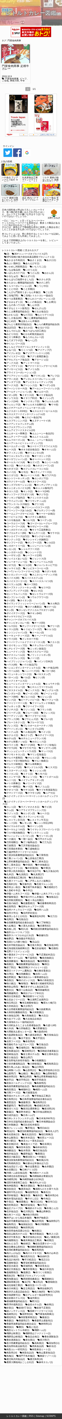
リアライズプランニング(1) (32, 810)
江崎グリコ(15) (29, 1169)
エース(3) (11, 449)
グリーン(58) (13, 507)
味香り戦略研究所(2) (43, 983)
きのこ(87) (44, 282)
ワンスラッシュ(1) (39, 832)
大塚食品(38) (13, 1015)
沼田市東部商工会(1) (17, 1182)
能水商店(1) (12, 1256)
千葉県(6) (32, 958)
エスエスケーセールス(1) (44, 411)
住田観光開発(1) (15, 900)
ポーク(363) (29, 745)
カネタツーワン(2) (44, 465)
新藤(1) (10, 1112)
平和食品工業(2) (42, 1096)
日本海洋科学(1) (47, 1118)
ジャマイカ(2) (13, 568)
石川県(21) (28, 1211)
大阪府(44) (42, 1031)
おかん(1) (49, 273)
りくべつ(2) (27, 350)
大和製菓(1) (38, 1012)
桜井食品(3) (12, 1153)
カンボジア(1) (41, 478)
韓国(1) (10, 1327)
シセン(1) (11, 549)
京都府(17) (52, 887)
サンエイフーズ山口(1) (18, 536)
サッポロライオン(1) (17, 529)
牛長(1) (10, 1201)
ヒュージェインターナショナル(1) (23, 684)
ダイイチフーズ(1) (16, 613)
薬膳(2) (26, 1272)
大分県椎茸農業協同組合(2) (20, 1009)
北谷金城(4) (40, 948)
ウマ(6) (54, 404)
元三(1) (53, 916)
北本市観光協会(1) (16, 945)
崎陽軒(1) (25, 1089)
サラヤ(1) (54, 533)
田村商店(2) (12, 1205)
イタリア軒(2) (30, 398)
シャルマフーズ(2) (30, 549)
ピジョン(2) (46, 696)
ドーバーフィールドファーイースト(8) (26, 642)
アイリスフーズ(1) (16, 356)
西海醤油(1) (12, 1279)
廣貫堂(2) (11, 1102)
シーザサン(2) (13, 555)
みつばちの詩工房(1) (35, 331)
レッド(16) (12, 823)
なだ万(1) (28, 315)
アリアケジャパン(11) (17, 375)
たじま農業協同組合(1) (18, 311)
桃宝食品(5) (41, 1150)
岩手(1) (10, 1080)
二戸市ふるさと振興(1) (39, 881)
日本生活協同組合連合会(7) (20, 1121)
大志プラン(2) (13, 1019)
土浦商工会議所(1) (39, 999)
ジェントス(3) (39, 558)
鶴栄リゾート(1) (48, 1356)
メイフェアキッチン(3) (32, 780)
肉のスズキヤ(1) (33, 1253)
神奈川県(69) (31, 1214)
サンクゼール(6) (42, 536)
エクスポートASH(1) (17, 411)
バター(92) (50, 671)
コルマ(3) (30, 520)
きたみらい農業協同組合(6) (20, 282)
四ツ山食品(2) (26, 990)
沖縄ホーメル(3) (40, 1173)
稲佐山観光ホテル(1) (17, 1234)
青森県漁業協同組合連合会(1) (21, 1324)
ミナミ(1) (28, 774)
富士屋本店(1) (51, 1054)
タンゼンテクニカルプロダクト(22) (36, 610)
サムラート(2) (38, 533)
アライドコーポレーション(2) (21, 372)
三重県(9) (43, 855)
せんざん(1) (40, 308)
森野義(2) (28, 1153)
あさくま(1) (36, 260)
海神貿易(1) (12, 1185)
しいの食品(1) (35, 302)
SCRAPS (51, 1416)
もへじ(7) (32, 340)
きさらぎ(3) (44, 279)
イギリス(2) (28, 395)
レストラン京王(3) (16, 820)
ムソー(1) (11, 780)
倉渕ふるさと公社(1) (17, 916)
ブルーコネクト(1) (16, 722)
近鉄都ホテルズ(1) (16, 1298)
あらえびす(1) (32, 263)
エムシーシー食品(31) (43, 433)
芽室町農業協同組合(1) (34, 1263)
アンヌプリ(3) (13, 382)
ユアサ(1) (50, 793)
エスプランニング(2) (17, 420)
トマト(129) (12, 629)
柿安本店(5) (24, 1147)
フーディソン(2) (15, 716)
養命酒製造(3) (51, 1336)
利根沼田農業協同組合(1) (45, 929)
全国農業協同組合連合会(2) (20, 922)
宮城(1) (10, 1047)
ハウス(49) (12, 664)
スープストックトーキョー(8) (21, 587)
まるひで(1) (43, 327)
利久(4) (24, 929)
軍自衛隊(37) (46, 1288)
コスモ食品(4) (13, 520)
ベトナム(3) (12, 732)
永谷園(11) (12, 1169)
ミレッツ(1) (31, 777)
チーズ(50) (39, 623)
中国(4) (29, 865)
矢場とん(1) (52, 1208)
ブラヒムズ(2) (31, 719)
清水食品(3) (45, 1185)
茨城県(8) (28, 1266)
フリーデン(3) (13, 713)
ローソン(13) (36, 826)
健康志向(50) (38, 916)
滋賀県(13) (33, 1192)
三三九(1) (46, 842)
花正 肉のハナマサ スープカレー (30, 199)
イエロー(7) (42, 392)
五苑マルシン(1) (45, 884)
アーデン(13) (48, 385)
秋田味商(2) (12, 1227)
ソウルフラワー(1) (39, 597)
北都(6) (54, 948)
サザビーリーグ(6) (39, 526)
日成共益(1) (12, 1115)
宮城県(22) (24, 1047)
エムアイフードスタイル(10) (21, 430)
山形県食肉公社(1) (50, 1070)
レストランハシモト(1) (32, 816)
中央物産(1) (43, 865)
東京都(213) (12, 1144)
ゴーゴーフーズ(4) (16, 526)
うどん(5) (34, 273)
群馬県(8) (39, 1250)
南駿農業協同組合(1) (29, 964)
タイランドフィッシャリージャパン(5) (26, 603)
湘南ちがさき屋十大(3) (46, 1189)
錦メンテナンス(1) (16, 1311)
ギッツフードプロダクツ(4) (20, 494)
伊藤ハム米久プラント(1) (46, 893)
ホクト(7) (28, 735)
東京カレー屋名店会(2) (32, 1140)
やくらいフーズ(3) (16, 343)
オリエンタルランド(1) (18, 456)
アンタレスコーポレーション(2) (39, 379)
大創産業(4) (44, 1009)
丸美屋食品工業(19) (16, 877)
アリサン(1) (39, 375)
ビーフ (23, 78)
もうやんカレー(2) (34, 337)
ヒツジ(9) (40, 677)
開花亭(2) (11, 1317)
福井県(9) (39, 1221)
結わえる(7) (12, 1243)
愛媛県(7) (11, 1105)
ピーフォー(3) (51, 700)
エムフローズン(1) (16, 440)
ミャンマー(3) (13, 777)
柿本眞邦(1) (41, 1147)
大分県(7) (28, 1006)
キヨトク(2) (12, 491)
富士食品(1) (12, 1057)
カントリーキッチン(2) (18, 478)
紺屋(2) (50, 1240)
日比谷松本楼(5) (31, 1124)
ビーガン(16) (31, 693)
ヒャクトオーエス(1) (17, 680)
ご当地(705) (12, 295)
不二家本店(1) (41, 861)
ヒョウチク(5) (52, 684)
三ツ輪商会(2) (30, 842)
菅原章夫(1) (43, 1266)
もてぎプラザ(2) (15, 340)
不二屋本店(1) (13, 865)
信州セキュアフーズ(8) (32, 906)
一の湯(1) (11, 839)
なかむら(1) (12, 315)
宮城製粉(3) (40, 1047)
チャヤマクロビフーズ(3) (19, 616)
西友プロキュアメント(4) (32, 1275)
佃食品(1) (53, 897)
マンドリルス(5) (35, 767)
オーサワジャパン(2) (17, 459)
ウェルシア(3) (13, 404)
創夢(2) (10, 938)
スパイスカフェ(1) (33, 578)
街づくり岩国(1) (43, 1272)
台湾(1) (10, 974)
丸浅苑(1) (23, 874)
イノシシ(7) (48, 398)
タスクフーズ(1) (15, 607)
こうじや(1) (42, 286)
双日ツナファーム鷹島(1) (19, 970)
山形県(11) (30, 1070)
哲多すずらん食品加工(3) (35, 986)
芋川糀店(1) (30, 1259)
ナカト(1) (54, 642)
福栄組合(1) (27, 1224)
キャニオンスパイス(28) (18, 488)
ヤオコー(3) (12, 790)
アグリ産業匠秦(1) (39, 356)
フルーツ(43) (31, 713)
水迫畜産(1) (33, 1166)
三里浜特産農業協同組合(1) (20, 855)
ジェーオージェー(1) (17, 562)
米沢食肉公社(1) (33, 1237)
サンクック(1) (13, 539)
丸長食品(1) (37, 877)
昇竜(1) (31, 1128)
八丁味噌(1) (44, 922)
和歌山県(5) (12, 986)
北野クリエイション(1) (18, 951)
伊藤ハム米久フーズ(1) (18, 893)
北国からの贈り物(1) (17, 942)
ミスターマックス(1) (17, 770)
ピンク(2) (11, 700)
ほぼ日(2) (11, 327)
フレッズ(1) (49, 713)
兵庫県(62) (45, 925)
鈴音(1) (10, 1307)
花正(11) (45, 1259)
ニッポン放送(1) (38, 648)
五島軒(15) (12, 884)
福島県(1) (11, 1224)
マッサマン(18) (48, 748)
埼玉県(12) (12, 1002)
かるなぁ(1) (12, 276)
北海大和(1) (36, 945)
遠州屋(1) (34, 1298)
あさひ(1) (51, 260)
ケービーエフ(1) (15, 517)
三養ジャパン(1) (15, 858)
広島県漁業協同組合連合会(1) (37, 1099)
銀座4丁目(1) (25, 1307)
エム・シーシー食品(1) (41, 440)
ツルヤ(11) (12, 626)
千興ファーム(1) (15, 958)
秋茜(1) (38, 1230)
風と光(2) (33, 1327)
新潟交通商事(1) (31, 1108)
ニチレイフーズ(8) (16, 648)
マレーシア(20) (14, 767)
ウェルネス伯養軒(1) (35, 404)
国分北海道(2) (13, 996)
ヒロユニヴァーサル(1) (41, 687)
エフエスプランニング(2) (19, 427)
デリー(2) (54, 626)
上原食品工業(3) (36, 858)
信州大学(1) (12, 913)
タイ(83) (11, 600)
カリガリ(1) (12, 475)
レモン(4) (27, 823)
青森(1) (10, 1320)
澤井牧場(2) (12, 1195)
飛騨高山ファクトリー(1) (37, 1333)
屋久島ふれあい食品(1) (18, 1067)
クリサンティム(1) (37, 501)
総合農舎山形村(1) (16, 1247)
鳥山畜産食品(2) (47, 1352)
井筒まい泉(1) (13, 887)
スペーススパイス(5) (42, 581)
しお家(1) (51, 302)
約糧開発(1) (12, 1240)
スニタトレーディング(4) (44, 574)
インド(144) (12, 401)
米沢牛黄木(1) (13, 1237)
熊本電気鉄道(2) (15, 1198)
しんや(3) (34, 305)
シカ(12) (51, 542)
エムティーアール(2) (17, 436)
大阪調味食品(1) (15, 1035)
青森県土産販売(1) (43, 1320)
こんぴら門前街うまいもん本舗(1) (23, 292)
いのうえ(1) (31, 270)
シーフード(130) (33, 555)
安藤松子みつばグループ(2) (20, 1044)
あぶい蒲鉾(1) (13, 263)
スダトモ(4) (50, 571)
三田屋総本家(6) (15, 848)
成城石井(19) (43, 1105)
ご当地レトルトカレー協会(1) (38, 295)
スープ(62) (32, 584)
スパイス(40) (13, 578)
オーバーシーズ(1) (41, 459)
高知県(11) (54, 1343)
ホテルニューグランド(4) (33, 738)
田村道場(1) (29, 1205)
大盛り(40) (51, 1025)
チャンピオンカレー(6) (18, 623)
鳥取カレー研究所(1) (17, 1349)
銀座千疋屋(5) (43, 1307)
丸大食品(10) (52, 871)
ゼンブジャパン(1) (16, 597)
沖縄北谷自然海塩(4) (17, 1176)
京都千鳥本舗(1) (33, 887)
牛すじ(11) (33, 1198)
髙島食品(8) (38, 1346)
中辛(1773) (35, 871)
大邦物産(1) (24, 1028)
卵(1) (46, 964)
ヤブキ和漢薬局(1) (48, 790)
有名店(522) (30, 1134)
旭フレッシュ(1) (15, 1128)
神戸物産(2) (42, 1217)
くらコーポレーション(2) (19, 286)
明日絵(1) (44, 1128)
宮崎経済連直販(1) (49, 1051)
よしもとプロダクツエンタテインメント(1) (28, 347)
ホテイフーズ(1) (46, 735)
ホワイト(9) (12, 745)
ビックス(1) (33, 690)
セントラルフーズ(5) (42, 594)
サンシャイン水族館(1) (36, 539)
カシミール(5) (51, 462)
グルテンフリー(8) (46, 510)
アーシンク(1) (30, 385)
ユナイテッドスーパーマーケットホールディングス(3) (30, 797)
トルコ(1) (51, 629)
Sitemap (40, 1416)
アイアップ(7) (44, 350)
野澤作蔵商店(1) (15, 1304)
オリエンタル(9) (36, 452)
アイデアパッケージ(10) (37, 353)
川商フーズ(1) (13, 1092)
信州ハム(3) (42, 909)
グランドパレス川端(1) (18, 504)
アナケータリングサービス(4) (42, 366)
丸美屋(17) (38, 874)
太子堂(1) (25, 1038)
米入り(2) (53, 1234)
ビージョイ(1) (50, 693)
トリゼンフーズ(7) (32, 629)
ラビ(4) (47, 807)
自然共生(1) (29, 1256)
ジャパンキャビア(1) (47, 565)
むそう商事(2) (13, 337)
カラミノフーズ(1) (42, 472)
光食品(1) (23, 919)
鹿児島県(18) (36, 1359)
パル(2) (26, 677)
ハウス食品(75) (29, 664)
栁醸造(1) (11, 1150)
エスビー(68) (13, 417)
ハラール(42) (13, 671)
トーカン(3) (38, 632)
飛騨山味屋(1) (13, 1333)
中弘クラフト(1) (15, 868)
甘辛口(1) (52, 1201)
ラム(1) (10, 810)
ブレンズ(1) (12, 725)
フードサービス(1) (37, 716)
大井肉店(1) (12, 1006)
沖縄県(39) (12, 1179)
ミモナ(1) (42, 774)
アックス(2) (12, 363)
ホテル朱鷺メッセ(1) (17, 741)
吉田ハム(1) (41, 974)
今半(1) (29, 890)
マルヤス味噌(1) (15, 764)
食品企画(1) (33, 1336)
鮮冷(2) (52, 1346)
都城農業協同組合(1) (17, 1301)
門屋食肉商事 (14, 40)
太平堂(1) (40, 1038)
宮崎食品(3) (12, 1054)
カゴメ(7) (34, 462)
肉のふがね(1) (13, 1253)
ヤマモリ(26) (34, 793)
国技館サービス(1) (34, 996)
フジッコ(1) (29, 709)
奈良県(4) (30, 1041)
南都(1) (10, 964)
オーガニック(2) (42, 456)
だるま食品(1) (41, 311)
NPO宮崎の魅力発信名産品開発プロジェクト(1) (30, 257)
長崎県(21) (12, 1314)
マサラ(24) (12, 748)
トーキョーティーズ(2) (18, 635)
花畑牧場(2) (12, 1263)
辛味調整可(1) (13, 1295)
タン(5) (10, 610)
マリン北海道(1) (38, 754)
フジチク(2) (12, 709)
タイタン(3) (26, 600)
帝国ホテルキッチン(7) (18, 1096)
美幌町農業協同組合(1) (41, 1247)
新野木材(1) (24, 1112)
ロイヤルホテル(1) (16, 826)
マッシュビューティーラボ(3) (21, 751)
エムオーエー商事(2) (17, 433)
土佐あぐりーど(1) (16, 999)
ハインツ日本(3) (45, 661)
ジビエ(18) (26, 565)
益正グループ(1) (15, 1208)
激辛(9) (26, 1195)
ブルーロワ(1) (37, 722)
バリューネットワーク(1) (19, 674)
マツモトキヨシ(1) (16, 754)
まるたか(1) (27, 327)
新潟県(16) (49, 1108)
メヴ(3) (29, 786)
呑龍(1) (10, 980)
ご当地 (5, 80)
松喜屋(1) (47, 1144)
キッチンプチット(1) (47, 485)
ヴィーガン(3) (46, 836)
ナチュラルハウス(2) (42, 645)
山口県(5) (39, 1067)
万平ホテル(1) (44, 839)
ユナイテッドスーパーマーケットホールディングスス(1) (30, 802)
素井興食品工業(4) (32, 1240)
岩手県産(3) (40, 1080)
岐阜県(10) (12, 1076)
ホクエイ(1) (12, 735)
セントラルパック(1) (17, 594)
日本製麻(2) (12, 1124)
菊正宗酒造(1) (13, 1269)
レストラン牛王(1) (39, 820)
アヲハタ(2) (12, 379)
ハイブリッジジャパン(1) (19, 661)
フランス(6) (45, 709)
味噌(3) (24, 983)
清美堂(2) (11, 1189)
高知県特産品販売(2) (17, 1346)
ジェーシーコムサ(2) (42, 562)
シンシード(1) (35, 552)
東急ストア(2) (30, 1144)
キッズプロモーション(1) (19, 485)
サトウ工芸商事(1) (41, 529)
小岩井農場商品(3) (16, 1063)
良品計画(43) (13, 1259)
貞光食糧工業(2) (15, 1285)
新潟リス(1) (12, 1108)
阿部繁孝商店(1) (29, 1317)
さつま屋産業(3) (15, 298)
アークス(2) (12, 385)
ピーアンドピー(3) (30, 700)
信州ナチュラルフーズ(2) (19, 909)
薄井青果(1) (31, 1269)
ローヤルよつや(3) (16, 829)
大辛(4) (10, 1028)
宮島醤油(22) (13, 1051)
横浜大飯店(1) (13, 1157)
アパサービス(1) (15, 369)
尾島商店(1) (52, 1063)
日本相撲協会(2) (47, 1121)
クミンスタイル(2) (39, 497)
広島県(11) (12, 1099)
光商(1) (10, 919)
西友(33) (11, 1275)
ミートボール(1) (50, 777)
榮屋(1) (41, 1153)
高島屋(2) (39, 1343)
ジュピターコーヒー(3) (36, 568)
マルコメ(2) (33, 757)
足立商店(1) (29, 1288)
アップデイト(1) (15, 366)
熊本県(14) (53, 1195)
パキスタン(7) (43, 674)
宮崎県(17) (29, 1051)
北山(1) (35, 942)
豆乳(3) (39, 1282)
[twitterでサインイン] (8, 156)
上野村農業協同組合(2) (18, 861)
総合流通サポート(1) (45, 1243)
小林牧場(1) (36, 1063)
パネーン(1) (12, 677)
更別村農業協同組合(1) (31, 1131)
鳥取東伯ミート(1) (41, 1349)
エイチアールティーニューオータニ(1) (26, 408)
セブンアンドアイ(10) (17, 590)
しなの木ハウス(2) (16, 305)
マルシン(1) (50, 757)
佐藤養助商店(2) (48, 903)
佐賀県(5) (11, 906)
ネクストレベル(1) (16, 655)
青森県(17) (24, 1320)
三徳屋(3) (11, 845)
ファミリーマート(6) (17, 703)
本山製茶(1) (12, 1137)
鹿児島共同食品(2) (16, 1359)
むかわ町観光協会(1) (33, 334)
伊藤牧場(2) (12, 897)
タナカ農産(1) (35, 607)
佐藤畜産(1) (29, 903)
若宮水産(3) (12, 1266)
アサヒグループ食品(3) (18, 359)
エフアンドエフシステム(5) (20, 424)
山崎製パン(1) (13, 1070)
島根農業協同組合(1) (44, 1086)
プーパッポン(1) (15, 729)
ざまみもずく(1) (15, 302)
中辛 (22, 80)
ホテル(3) (11, 738)
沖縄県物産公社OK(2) (33, 1179)
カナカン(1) (24, 465)
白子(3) (43, 1205)
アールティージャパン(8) (19, 392)
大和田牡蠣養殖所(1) (17, 1012)
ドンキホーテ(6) (30, 639)
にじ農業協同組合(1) (37, 318)
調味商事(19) (13, 1282)
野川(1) (35, 1301)
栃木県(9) (25, 1150)
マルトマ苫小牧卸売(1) (18, 761)
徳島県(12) (40, 1102)
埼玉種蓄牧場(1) (30, 1002)
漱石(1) (46, 1192)
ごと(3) (49, 292)
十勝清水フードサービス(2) (20, 954)
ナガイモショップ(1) (17, 645)
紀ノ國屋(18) (53, 1237)
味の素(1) (11, 983)
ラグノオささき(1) (30, 807)
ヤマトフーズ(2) (15, 793)
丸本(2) (10, 874)
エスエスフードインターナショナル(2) (26, 414)
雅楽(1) (45, 1317)
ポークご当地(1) (48, 745)
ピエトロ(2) (29, 696)
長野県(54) (27, 1314)
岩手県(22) (24, 1080)
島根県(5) (41, 1083)
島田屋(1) (11, 1089)
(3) (8, 254)
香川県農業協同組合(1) (18, 1343)
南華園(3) (44, 961)
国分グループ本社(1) (33, 993)
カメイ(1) (11, 472)
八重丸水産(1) (28, 925)
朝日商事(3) (47, 1134)
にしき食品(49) (14, 318)
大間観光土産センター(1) (19, 1031)
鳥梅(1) (10, 1356)
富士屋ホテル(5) (31, 1054)
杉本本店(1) (29, 1137)
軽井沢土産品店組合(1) (18, 1291)
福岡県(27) (54, 1221)
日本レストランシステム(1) (20, 1118)
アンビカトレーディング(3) (39, 382)
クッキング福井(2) (16, 497)
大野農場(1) (41, 1028)
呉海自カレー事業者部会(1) (34, 977)
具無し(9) (11, 929)
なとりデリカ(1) (46, 315)
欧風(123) (43, 1160)
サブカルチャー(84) (16, 533)
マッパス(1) (47, 751)
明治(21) (11, 1131)
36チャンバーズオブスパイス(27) (30, 254)
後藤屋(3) (25, 1102)
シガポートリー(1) (16, 546)
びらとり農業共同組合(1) (19, 324)
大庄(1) (44, 1015)
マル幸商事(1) (35, 764)
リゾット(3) (12, 813)
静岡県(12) (46, 1324)
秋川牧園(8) (43, 1224)
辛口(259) (55, 1291)
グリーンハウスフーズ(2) (36, 507)
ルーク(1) (44, 813)
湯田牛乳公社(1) (15, 1192)
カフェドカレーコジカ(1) (35, 469)
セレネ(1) (38, 590)
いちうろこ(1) (39, 266)
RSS (31, 1416)
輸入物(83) (39, 1291)
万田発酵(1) (12, 842)
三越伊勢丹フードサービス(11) (22, 852)
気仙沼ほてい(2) (15, 1166)
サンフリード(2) (15, 542)
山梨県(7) (11, 1073)
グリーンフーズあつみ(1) (19, 510)
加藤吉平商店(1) (27, 938)
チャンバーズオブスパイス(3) (21, 619)
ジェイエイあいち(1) (17, 558)
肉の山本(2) (52, 1253)
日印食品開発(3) (43, 1112)
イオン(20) (12, 395)
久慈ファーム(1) (15, 881)
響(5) (21, 1327)
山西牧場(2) (51, 1073)
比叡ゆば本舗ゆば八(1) (36, 1163)
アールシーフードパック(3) (45, 388)
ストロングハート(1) (17, 574)
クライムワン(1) (15, 501)
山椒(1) (24, 1073)
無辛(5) (39, 1195)
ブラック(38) (13, 719)
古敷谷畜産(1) (43, 970)
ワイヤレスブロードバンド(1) (44, 829)
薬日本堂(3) (48, 1269)
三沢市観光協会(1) (30, 845)
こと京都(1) (29, 289)
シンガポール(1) (15, 552)
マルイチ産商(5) (15, 757)
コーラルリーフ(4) (16, 523)
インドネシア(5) (31, 401)
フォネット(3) (13, 706)
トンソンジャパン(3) (17, 632)
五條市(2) (27, 884)
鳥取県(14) (12, 1352)
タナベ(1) (51, 607)
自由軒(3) (44, 1256)
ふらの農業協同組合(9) (48, 324)
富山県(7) (28, 1057)
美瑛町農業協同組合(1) (18, 1250)
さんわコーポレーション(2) (41, 298)
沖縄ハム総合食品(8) (17, 1173)
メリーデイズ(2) (33, 783)
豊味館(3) (52, 1282)
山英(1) (36, 1073)
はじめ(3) (11, 321)
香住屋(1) (30, 1340)
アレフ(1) (54, 375)
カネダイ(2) (12, 469)
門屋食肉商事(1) (46, 1314)
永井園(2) (49, 1166)
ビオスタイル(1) (15, 690)
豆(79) (27, 1282)
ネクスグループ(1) (39, 651)
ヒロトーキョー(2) (16, 687)
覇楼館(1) (49, 1279)
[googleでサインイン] (27, 156)
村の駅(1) (11, 1140)
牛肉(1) (46, 1198)
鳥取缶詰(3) (28, 1352)
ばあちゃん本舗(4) (30, 321)
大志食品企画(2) (33, 1019)
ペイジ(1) (45, 732)
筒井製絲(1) (38, 1234)
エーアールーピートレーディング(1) (25, 443)
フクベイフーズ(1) (34, 706)
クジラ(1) (43, 494)
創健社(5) (43, 935)
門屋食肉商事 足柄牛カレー (15, 67)
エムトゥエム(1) (40, 436)
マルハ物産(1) (41, 761)
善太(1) (10, 990)
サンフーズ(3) (35, 542)
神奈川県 (14, 80)
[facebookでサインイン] (17, 156)
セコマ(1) (45, 587)
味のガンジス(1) (27, 980)
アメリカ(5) (33, 369)
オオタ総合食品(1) (30, 449)
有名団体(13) (13, 1134)
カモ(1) (24, 472)
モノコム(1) (43, 786)
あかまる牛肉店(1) (16, 260)
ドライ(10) (12, 639)
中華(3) (46, 868)
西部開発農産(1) (31, 1279)
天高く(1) (11, 1038)
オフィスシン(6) (15, 452)
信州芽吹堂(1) (30, 913)
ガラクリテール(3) (16, 481)
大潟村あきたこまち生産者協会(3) (23, 1025)
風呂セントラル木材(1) (18, 1330)
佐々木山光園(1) (36, 900)
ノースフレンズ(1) (16, 658)
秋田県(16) (28, 1227)
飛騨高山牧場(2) (15, 1336)
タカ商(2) (54, 603)
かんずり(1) (29, 276)
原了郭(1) (11, 967)
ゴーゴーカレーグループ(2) (43, 523)
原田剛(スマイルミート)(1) (34, 967)
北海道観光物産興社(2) (18, 948)
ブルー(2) (48, 719)
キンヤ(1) (28, 491)
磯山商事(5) (44, 1211)
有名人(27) (53, 1131)
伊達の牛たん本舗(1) (33, 897)
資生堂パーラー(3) (37, 1285)
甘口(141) (38, 1201)
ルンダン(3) (29, 813)
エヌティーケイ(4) (41, 420)
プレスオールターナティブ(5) (38, 725)
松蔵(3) (10, 1147)
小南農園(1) (40, 1060)
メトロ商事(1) (13, 783)
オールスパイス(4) (16, 462)
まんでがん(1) (13, 331)
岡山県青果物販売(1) (47, 1076)
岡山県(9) (27, 1076)
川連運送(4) (31, 1092)
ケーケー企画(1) (47, 513)
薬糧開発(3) (12, 1272)
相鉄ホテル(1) (35, 1208)
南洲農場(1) (12, 961)
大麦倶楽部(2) (35, 1035)
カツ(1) (10, 465)
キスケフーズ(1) (38, 481)
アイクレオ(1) (13, 353)
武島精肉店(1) (13, 1163)
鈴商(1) (50, 1304)
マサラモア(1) (29, 748)
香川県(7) (44, 1340)
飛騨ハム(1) (40, 1330)
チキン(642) (36, 613)
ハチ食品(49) (52, 667)
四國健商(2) (12, 993)
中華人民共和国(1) (16, 871)
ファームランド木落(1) (43, 703)
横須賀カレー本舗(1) (35, 1157)
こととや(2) (12, 289)
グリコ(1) (39, 504)
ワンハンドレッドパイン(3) (20, 836)
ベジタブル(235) (36, 729)
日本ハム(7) (29, 1115)
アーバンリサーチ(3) (17, 388)
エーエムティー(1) (16, 446)
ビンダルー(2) (13, 693)
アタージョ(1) (41, 359)
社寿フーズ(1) (13, 1214)
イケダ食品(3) (46, 395)
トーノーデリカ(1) (43, 635)
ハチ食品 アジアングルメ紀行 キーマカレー (10, 179)
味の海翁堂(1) (47, 980)
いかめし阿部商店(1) (17, 266)
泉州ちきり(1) (39, 1182)
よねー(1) (11, 350)
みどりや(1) (12, 334)
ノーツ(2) (34, 658)
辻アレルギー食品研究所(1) (39, 1295)
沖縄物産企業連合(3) (42, 1176)
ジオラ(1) (11, 565)
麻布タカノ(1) (46, 1362)
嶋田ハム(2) (41, 1089)
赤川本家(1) (12, 1288)
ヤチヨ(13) (28, 790)
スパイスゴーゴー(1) (17, 581)
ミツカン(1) (12, 774)
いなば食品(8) (13, 270)
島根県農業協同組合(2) (18, 1086)
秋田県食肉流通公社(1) (18, 1230)
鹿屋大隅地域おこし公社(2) (20, 1362)
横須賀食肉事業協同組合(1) (20, 1160)
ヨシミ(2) (11, 807)
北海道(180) (52, 945)
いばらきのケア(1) (16, 273)
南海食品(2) (29, 961)
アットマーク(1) (31, 363)
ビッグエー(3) (51, 690)
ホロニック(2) (39, 741)
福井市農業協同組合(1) (18, 1221)
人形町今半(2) (13, 890)
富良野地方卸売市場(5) (18, 1060)
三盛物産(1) (33, 848)
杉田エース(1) (47, 1137)
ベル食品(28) (29, 732)
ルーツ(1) (11, 816)
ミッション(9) (39, 770)
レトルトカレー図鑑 (17, 1416)
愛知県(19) (26, 1105)
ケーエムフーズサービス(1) (20, 513)
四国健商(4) (43, 990)
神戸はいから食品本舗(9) (19, 1217)
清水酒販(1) (29, 1185)
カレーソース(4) (31, 475)
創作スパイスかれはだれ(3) (20, 935)
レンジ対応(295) (45, 823)
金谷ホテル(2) (35, 1304)
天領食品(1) (52, 1035)
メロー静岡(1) (13, 786)
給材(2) (26, 1243)
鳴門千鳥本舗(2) (27, 1356)
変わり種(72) (49, 1002)
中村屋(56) (33, 868)
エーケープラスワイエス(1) (43, 446)
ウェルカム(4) (51, 401)
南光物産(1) (48, 958)
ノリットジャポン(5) (40, 655)
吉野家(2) (11, 977)
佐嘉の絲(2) (12, 903)
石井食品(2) (12, 1211)
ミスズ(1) (52, 767)
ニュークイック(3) (16, 651)
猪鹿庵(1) (23, 1201)
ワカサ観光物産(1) (16, 832)
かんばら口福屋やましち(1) (20, 279)
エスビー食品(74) (33, 417)
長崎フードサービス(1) (41, 1311)
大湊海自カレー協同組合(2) (20, 1022)
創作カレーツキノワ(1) (18, 932)
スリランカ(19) (14, 584)
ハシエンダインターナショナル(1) (23, 667)
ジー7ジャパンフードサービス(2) (23, 571)
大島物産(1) (30, 1015)
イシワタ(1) (12, 398)
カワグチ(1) (50, 475)
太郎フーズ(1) (13, 1041)
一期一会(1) (27, 839)
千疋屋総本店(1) (47, 954)
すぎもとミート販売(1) (18, 308)
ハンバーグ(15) (31, 671)
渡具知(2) (25, 1189)
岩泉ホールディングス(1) (19, 1083)
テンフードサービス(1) (33, 626)
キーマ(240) (43, 491)
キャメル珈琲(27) (44, 488)
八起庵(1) (11, 925)
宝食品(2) (43, 1044)
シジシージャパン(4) (40, 546)
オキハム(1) (50, 449)
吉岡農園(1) (24, 974)
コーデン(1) (45, 520)
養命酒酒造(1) (13, 1340)
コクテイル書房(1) (37, 517)
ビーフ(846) (12, 696)
